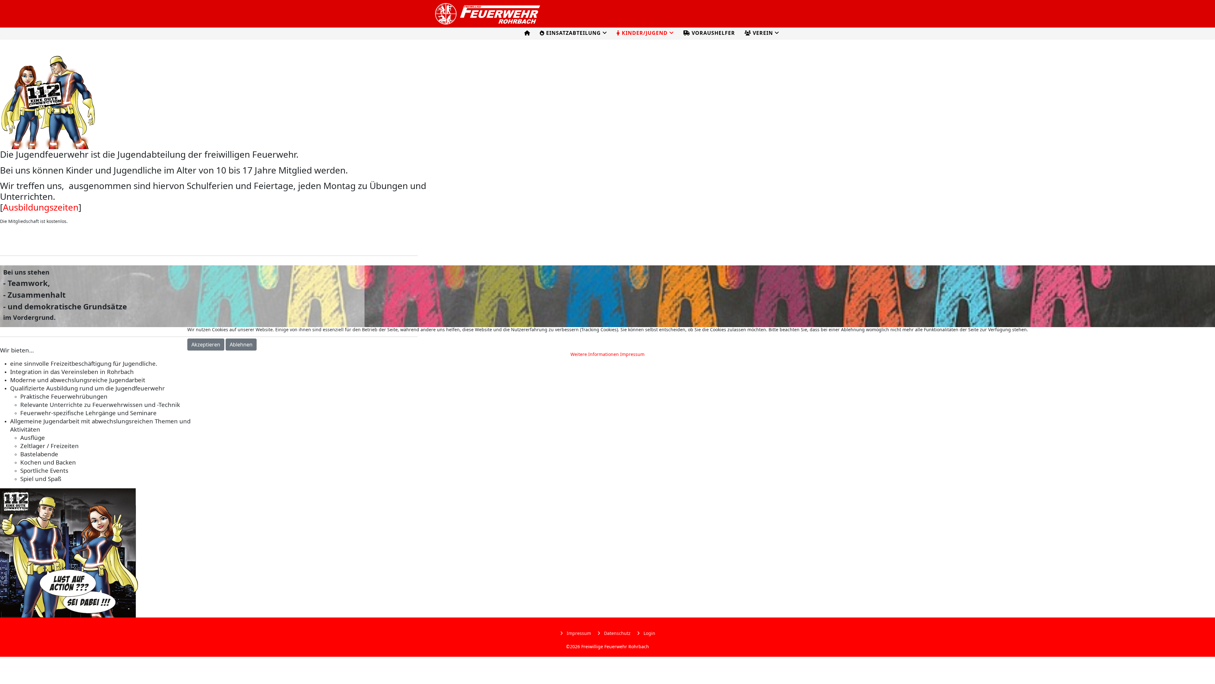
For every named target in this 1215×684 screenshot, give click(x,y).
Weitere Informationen (594, 354)
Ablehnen (241, 344)
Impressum (632, 354)
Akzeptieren (205, 344)
